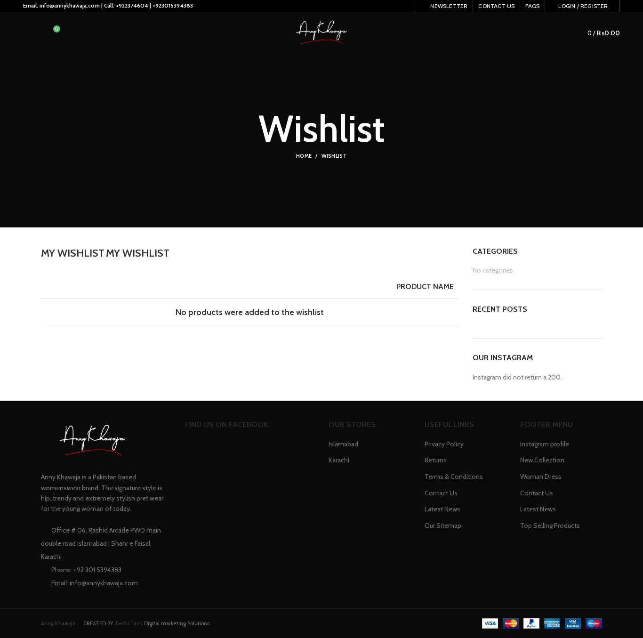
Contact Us (441, 493)
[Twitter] (340, 8)
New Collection (542, 460)
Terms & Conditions (454, 476)
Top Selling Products (550, 525)
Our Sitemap (443, 525)
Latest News (442, 509)
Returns (436, 460)
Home (304, 156)
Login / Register (583, 5)
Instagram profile (544, 444)
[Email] (364, 8)
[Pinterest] (399, 8)
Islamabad (343, 444)
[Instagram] (376, 8)
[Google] (352, 8)
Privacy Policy (444, 444)
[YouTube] (388, 8)
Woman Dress (541, 476)
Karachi (339, 460)
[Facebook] (329, 8)
